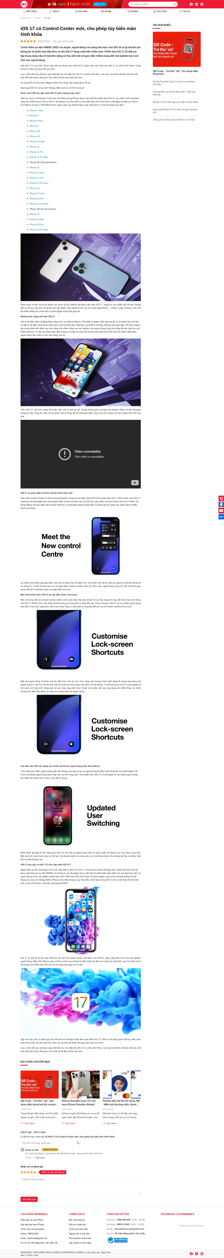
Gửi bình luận (29, 1199)
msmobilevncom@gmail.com (129, 1229)
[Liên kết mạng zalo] (221, 518)
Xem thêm (29, 1123)
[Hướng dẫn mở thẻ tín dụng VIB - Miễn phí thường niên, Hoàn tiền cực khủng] (122, 1085)
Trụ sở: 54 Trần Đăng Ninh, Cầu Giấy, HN (39, 1243)
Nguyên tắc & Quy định (79, 1234)
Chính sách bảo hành (78, 1229)
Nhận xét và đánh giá (32, 1166)
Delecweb (199, 1226)
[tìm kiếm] (174, 4)
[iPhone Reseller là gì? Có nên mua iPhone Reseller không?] (81, 1085)
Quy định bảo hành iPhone (32, 1224)
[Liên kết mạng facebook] (221, 506)
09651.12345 (123, 1224)
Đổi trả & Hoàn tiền (77, 1224)
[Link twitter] (196, 4)
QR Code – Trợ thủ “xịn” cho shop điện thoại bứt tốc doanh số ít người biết (38, 1103)
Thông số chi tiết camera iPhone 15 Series (174, 119)
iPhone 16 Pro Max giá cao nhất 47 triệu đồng (175, 102)
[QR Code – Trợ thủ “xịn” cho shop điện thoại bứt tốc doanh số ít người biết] (40, 1085)
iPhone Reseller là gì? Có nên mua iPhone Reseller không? (79, 1103)
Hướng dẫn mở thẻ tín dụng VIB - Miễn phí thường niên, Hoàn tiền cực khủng (121, 1103)
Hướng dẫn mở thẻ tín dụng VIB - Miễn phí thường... (174, 93)
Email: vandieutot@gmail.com (34, 1238)
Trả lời (28, 1158)
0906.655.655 (123, 1220)
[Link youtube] (191, 4)
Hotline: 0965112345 (29, 1234)
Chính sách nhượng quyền (32, 1229)
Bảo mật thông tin (77, 1220)
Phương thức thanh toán (80, 1238)
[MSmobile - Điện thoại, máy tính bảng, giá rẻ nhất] (26, 4)
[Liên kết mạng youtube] (221, 512)
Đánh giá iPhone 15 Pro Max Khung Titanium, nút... (175, 110)
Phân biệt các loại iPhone (32, 1220)
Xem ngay (100, 4)
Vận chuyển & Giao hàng (80, 1243)
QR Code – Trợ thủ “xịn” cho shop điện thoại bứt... (175, 72)
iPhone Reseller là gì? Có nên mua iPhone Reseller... (174, 83)
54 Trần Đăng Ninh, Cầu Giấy (130, 1233)
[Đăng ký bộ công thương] (117, 1240)
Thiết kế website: (186, 1226)
